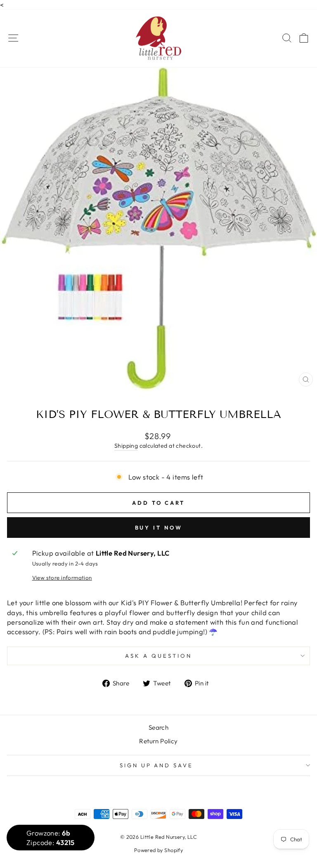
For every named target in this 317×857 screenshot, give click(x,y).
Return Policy (158, 741)
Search (158, 727)
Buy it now (158, 527)
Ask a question (158, 655)
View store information (62, 577)
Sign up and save (157, 765)
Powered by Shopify (158, 850)
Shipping (126, 445)
